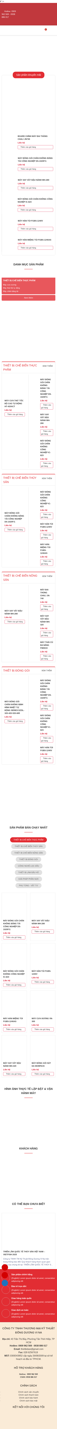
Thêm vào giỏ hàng (28, 147)
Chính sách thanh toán (28, 1395)
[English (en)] (46, 14)
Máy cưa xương (9, 285)
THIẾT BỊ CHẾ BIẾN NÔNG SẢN (28, 853)
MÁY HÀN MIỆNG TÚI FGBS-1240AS (34, 240)
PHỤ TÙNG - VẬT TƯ (28, 885)
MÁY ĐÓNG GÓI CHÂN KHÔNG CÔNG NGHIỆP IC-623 (14, 974)
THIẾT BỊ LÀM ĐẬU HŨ (28, 872)
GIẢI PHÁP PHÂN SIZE (28, 879)
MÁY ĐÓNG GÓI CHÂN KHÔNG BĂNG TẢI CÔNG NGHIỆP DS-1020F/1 (45, 388)
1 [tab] (18, 60)
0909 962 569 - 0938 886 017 (9, 14)
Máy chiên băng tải (10, 291)
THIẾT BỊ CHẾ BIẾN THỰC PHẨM (19, 280)
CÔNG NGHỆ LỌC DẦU (28, 866)
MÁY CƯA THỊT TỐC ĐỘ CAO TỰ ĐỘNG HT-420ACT (14, 403)
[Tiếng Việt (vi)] (28, 14)
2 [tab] (23, 60)
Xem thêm (28, 298)
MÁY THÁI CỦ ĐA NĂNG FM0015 (46, 645)
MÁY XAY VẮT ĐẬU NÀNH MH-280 (33, 180)
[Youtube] (26, 1423)
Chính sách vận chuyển (28, 1392)
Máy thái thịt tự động (11, 288)
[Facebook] (31, 1423)
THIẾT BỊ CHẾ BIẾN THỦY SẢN (28, 846)
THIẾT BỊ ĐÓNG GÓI (28, 859)
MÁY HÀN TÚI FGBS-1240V (30, 221)
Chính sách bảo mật (28, 1401)
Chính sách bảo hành (28, 1398)
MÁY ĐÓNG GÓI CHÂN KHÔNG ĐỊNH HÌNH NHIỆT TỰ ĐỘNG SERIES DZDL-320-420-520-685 (14, 707)
